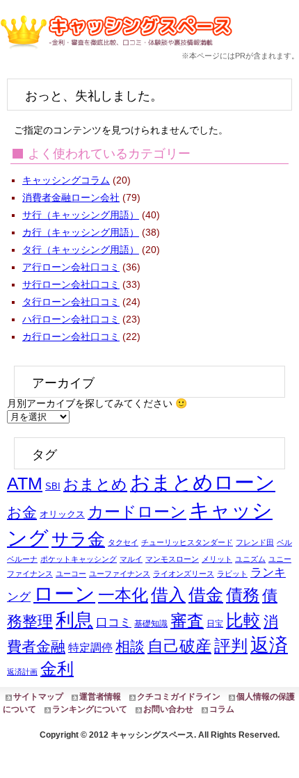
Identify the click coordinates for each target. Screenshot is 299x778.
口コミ (113, 622)
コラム (221, 709)
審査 (187, 621)
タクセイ (123, 542)
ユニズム (250, 559)
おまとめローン (202, 482)
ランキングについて (89, 709)
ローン (64, 594)
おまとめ (95, 484)
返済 (269, 645)
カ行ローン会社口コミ (71, 336)
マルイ (131, 559)
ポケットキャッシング (78, 559)
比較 (243, 620)
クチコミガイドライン (178, 697)
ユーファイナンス (119, 573)
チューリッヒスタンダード (187, 542)
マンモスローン (172, 559)
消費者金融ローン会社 (71, 197)
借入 (168, 594)
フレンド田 (255, 542)
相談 (130, 646)
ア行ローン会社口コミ (71, 267)
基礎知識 (151, 624)
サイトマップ (38, 697)
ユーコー (71, 573)
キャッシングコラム (66, 180)
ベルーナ (22, 559)
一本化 (123, 595)
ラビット (232, 573)
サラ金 (78, 539)
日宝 (215, 624)
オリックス (62, 514)
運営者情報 (100, 697)
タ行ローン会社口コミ (71, 301)
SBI (52, 486)
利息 (74, 620)
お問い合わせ (168, 709)
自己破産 (179, 646)
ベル (284, 542)
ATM (24, 483)
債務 (242, 595)
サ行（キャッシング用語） (80, 214)
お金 (22, 512)
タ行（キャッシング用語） (80, 249)
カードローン (137, 512)
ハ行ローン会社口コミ (71, 319)
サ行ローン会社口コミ (71, 284)
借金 (205, 594)
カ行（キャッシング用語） (80, 232)
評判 (231, 646)
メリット (217, 559)
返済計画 (22, 671)
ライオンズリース (183, 573)
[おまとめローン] (119, 51)
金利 (57, 668)
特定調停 (90, 648)
